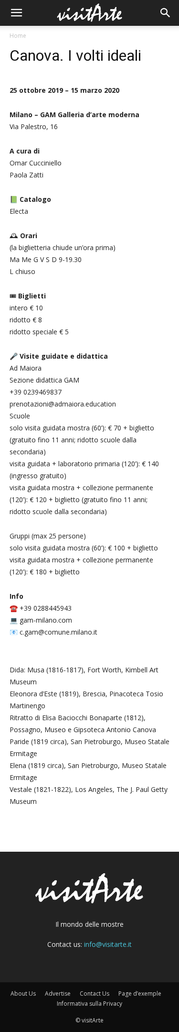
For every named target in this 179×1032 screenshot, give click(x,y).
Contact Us (94, 993)
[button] (16, 13)
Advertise (58, 993)
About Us (23, 993)
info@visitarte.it (108, 944)
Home (18, 36)
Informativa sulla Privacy (89, 1003)
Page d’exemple (139, 993)
